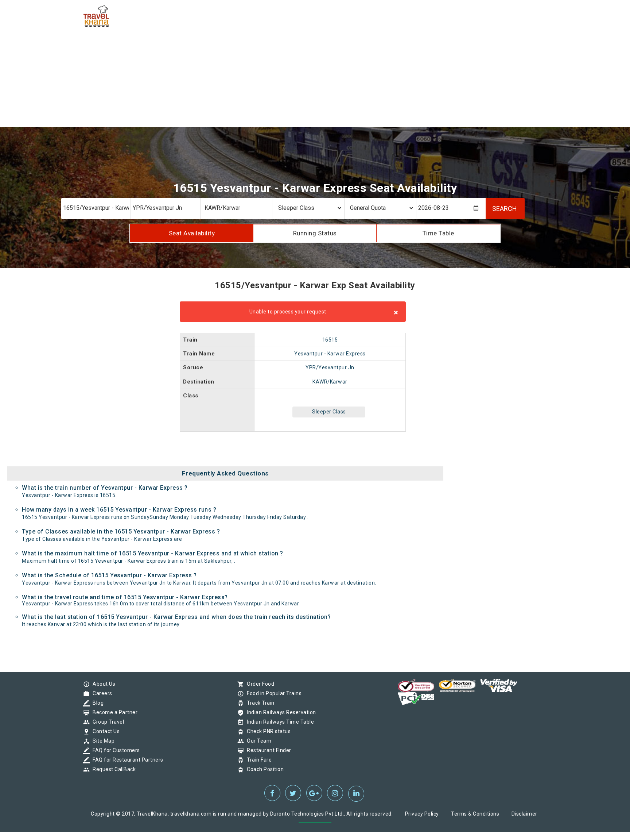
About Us (102, 684)
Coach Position (263, 769)
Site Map (101, 741)
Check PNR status (267, 731)
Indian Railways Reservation (279, 712)
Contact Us (104, 731)
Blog (96, 703)
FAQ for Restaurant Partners (126, 760)
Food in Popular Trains (272, 693)
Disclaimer (524, 814)
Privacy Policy (422, 814)
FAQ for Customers (114, 750)
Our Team (257, 741)
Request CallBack (112, 769)
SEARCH (504, 208)
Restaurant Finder (267, 750)
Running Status (315, 233)
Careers (100, 693)
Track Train (259, 703)
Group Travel (106, 722)
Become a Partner (113, 712)
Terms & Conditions (475, 814)
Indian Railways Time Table (278, 722)
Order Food (258, 684)
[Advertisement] (219, 51)
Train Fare (257, 760)
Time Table (438, 233)
